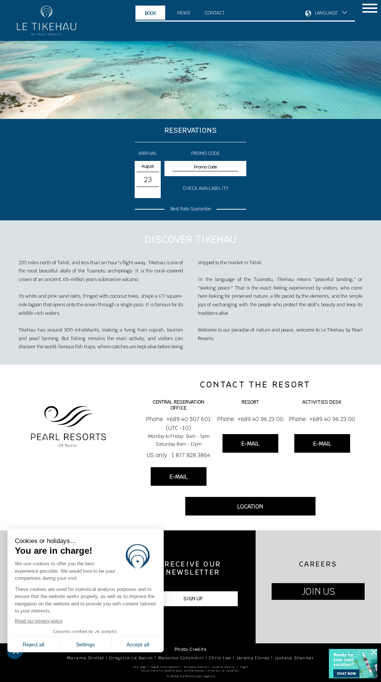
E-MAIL (179, 476)
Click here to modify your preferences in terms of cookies (190, 670)
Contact (215, 13)
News (183, 13)
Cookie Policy (223, 667)
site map (139, 667)
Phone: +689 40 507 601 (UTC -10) (178, 423)
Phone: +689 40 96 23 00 (250, 419)
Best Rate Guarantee (190, 209)
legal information (165, 667)
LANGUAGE (326, 13)
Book (150, 13)
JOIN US (318, 591)
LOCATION (250, 506)
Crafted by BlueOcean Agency (191, 676)
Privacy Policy (196, 667)
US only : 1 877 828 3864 (178, 455)
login (244, 667)
